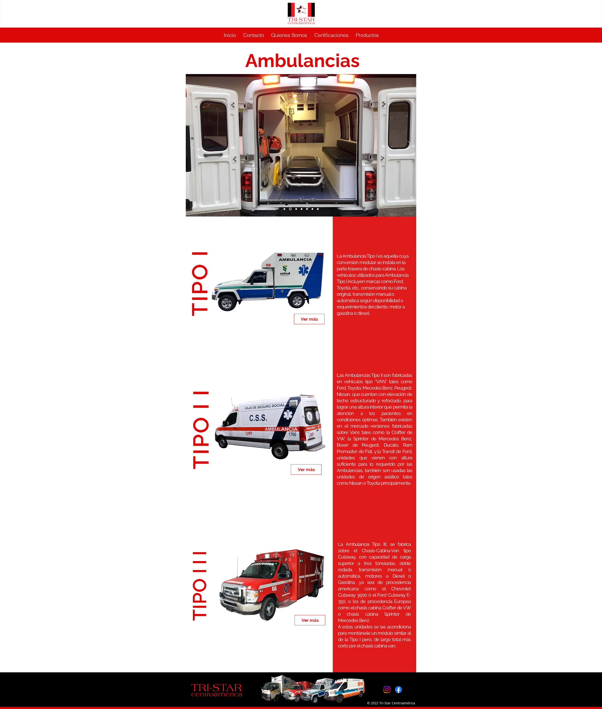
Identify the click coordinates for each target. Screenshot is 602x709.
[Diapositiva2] (296, 209)
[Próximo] (410, 145)
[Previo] (192, 145)
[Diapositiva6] (301, 209)
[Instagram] (387, 689)
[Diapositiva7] (290, 209)
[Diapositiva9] (318, 209)
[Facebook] (398, 689)
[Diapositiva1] (284, 209)
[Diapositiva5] (307, 209)
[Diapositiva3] (312, 209)
